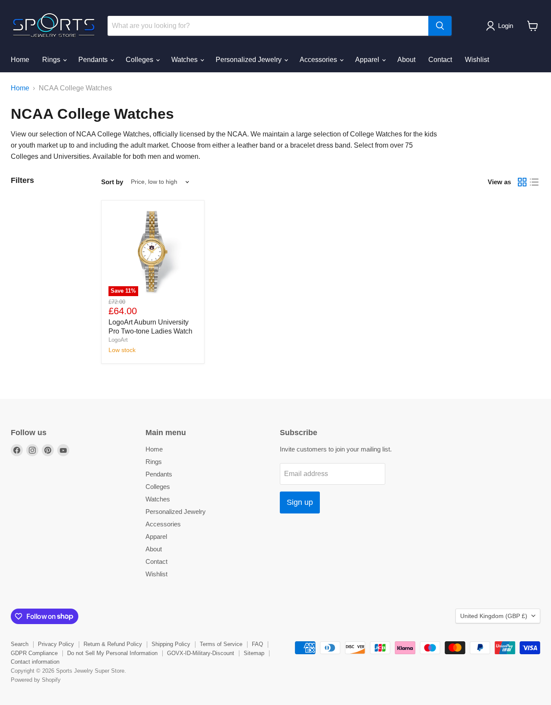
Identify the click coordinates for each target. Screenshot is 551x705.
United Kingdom (493, 615)
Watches (185, 59)
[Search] (440, 26)
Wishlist (477, 59)
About (406, 59)
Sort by (112, 182)
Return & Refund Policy (113, 644)
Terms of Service (221, 644)
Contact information (35, 662)
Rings (52, 59)
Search (19, 644)
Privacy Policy (56, 644)
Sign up (300, 502)
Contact (440, 59)
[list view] (534, 182)
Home (20, 59)
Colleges (140, 59)
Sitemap (254, 653)
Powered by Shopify (36, 680)
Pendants (93, 59)
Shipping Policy (171, 644)
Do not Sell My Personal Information (112, 653)
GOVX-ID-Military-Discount (200, 653)
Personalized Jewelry (249, 59)
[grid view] (522, 182)
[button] (501, 26)
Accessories (319, 59)
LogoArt (118, 340)
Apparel (368, 59)
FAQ (257, 644)
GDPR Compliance (34, 653)
